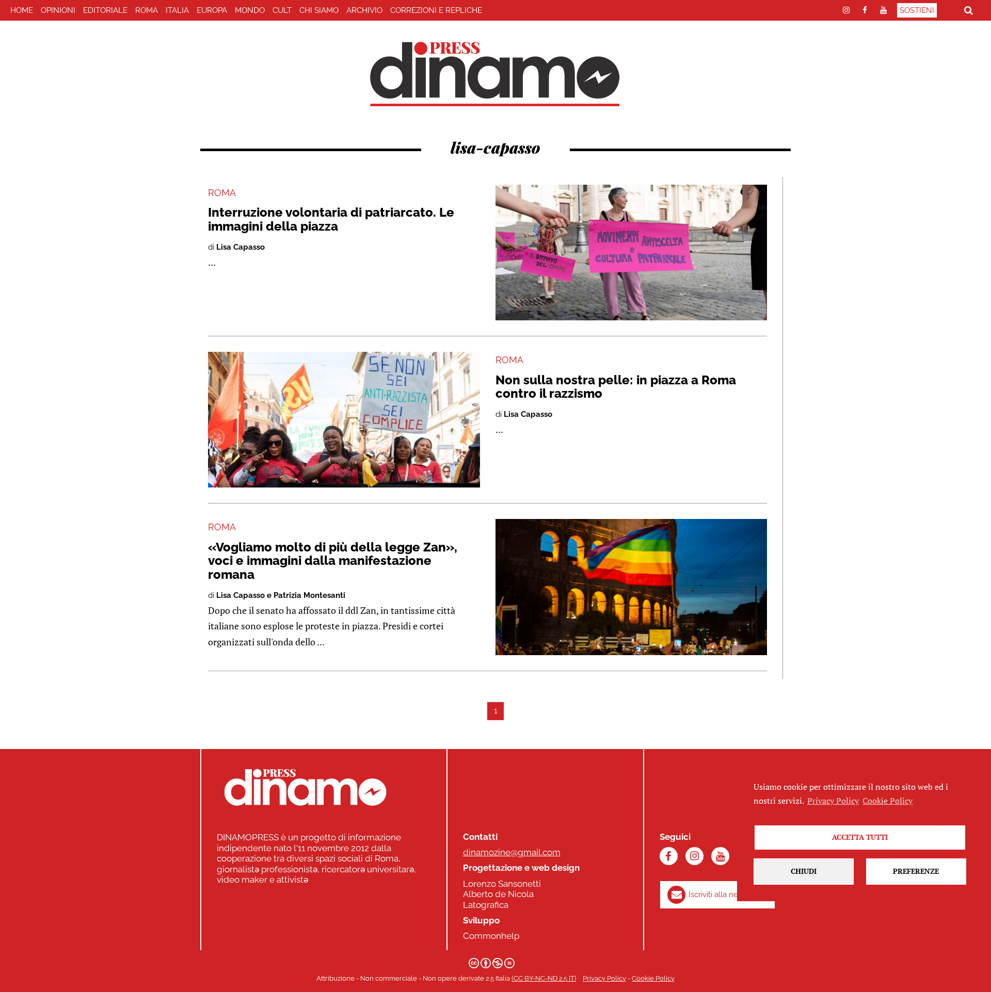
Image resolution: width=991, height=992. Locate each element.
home (21, 10)
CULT (282, 10)
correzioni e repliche (436, 10)
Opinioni (58, 10)
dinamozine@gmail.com (512, 852)
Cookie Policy (653, 978)
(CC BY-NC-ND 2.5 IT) (544, 978)
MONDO (250, 10)
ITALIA (177, 10)
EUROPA (212, 10)
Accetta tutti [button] (860, 837)
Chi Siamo (319, 10)
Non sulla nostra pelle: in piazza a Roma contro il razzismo (616, 386)
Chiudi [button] (804, 871)
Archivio (364, 10)
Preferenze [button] (916, 871)
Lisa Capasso (240, 247)
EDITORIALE (105, 10)
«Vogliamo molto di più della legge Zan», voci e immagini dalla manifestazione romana (332, 561)
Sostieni (917, 10)
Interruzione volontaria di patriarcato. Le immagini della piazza (331, 219)
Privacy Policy (604, 978)
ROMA (146, 10)
